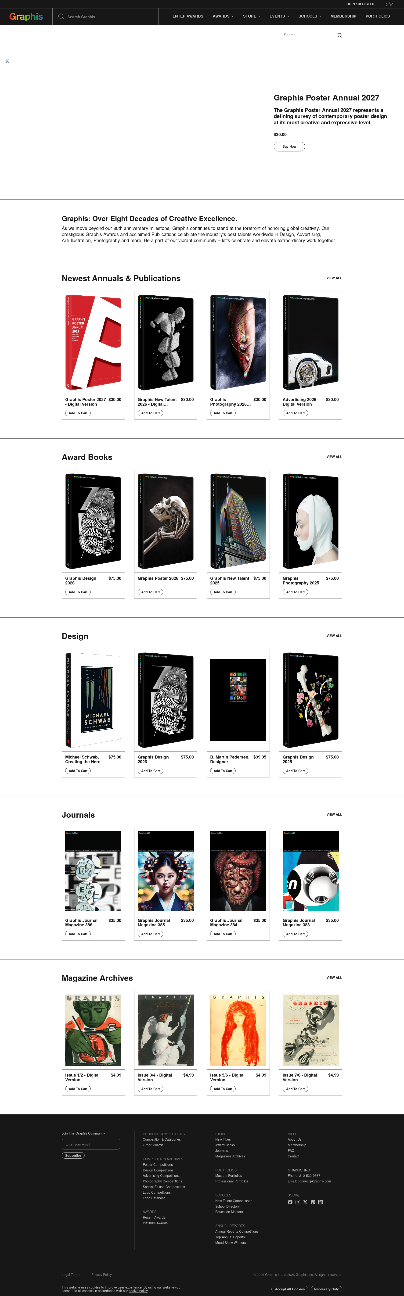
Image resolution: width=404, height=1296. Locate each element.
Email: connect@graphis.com (309, 1181)
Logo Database (154, 1198)
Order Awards (153, 1144)
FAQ (291, 1150)
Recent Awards (154, 1217)
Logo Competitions (157, 1192)
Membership (297, 1144)
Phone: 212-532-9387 (304, 1175)
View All (334, 278)
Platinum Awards (155, 1223)
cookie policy (138, 1290)
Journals (221, 1150)
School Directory (227, 1206)
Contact (293, 1156)
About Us (294, 1139)
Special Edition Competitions (164, 1186)
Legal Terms (71, 1274)
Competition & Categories (162, 1139)
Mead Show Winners (230, 1242)
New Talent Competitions (233, 1200)
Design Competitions (158, 1170)
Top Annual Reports (230, 1237)
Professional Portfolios (231, 1181)
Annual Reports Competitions (237, 1231)
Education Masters (229, 1211)
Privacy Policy (101, 1274)
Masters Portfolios (228, 1175)
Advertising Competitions (161, 1175)
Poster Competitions (158, 1164)
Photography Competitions (162, 1181)
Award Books (225, 1144)
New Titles (223, 1139)
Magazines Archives (230, 1156)
